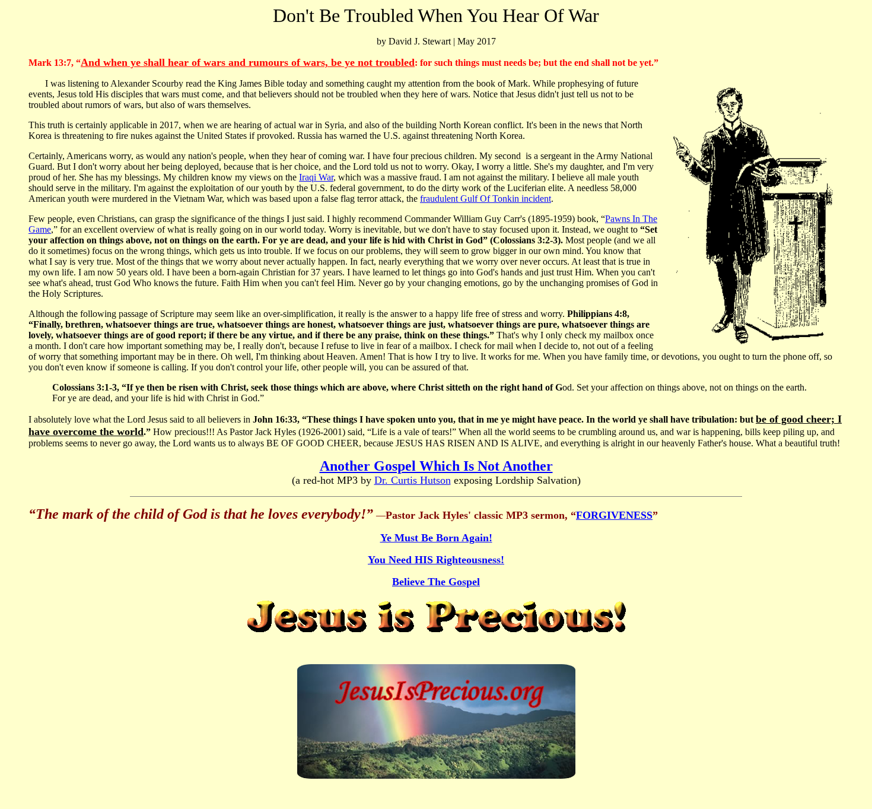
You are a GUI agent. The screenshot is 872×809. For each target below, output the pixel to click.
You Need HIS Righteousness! (436, 560)
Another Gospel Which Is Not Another (436, 466)
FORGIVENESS (614, 515)
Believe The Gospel (436, 582)
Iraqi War (316, 177)
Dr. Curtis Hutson (412, 480)
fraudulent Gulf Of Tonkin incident (485, 198)
